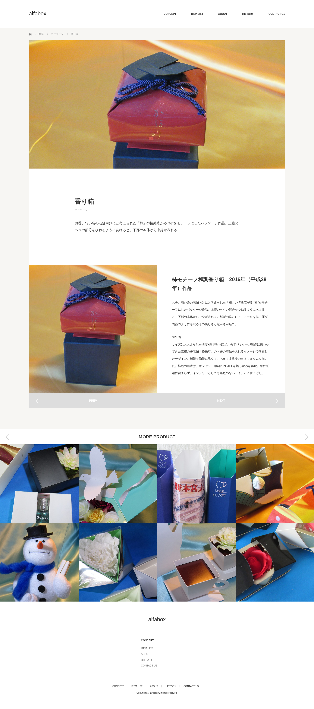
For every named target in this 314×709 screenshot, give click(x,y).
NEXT (221, 400)
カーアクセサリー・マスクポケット (167, 483)
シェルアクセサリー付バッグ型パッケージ (246, 483)
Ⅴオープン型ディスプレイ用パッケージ (246, 562)
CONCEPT (170, 13)
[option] (88, 523)
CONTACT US (277, 13)
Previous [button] (7, 436)
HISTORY (248, 13)
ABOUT (222, 13)
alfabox (37, 13)
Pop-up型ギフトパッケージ (88, 483)
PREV (93, 400)
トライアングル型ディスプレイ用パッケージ (88, 562)
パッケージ (81, 209)
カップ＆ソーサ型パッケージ (167, 562)
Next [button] (306, 436)
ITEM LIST (197, 13)
